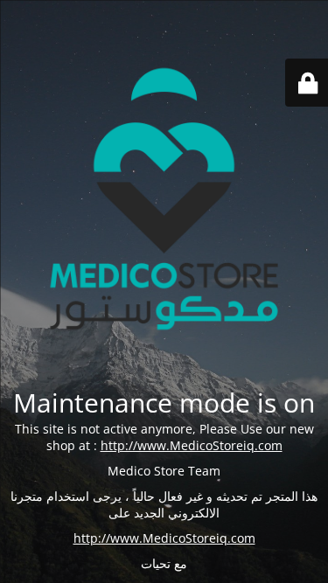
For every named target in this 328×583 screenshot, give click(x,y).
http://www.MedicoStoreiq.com (192, 445)
